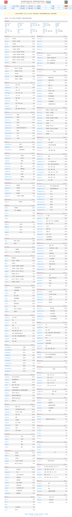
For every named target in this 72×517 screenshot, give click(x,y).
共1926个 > (33, 315)
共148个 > (65, 272)
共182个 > (65, 183)
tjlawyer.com (7, 188)
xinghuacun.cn (8, 357)
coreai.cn (7, 422)
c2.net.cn (39, 421)
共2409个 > (33, 374)
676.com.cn (39, 49)
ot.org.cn (39, 454)
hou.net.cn (39, 383)
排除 (5, 8)
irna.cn (6, 298)
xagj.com (7, 71)
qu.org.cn (39, 472)
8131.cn (6, 213)
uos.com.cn (39, 77)
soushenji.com (8, 130)
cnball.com (7, 161)
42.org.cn (39, 435)
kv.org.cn (39, 452)
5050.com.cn (40, 65)
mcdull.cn (7, 482)
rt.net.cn (39, 363)
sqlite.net (39, 357)
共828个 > (33, 344)
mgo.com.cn (39, 80)
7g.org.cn (39, 499)
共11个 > (33, 182)
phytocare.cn (7, 493)
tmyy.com (7, 38)
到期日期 (38, 8)
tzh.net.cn (39, 369)
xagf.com (7, 68)
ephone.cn (7, 436)
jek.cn (6, 252)
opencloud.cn (8, 425)
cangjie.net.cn (40, 391)
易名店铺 (40, 514)
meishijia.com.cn (40, 199)
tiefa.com (7, 103)
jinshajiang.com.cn (41, 191)
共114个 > (65, 322)
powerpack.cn (8, 412)
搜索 (66, 6)
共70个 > (33, 153)
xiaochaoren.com (8, 133)
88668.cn (7, 232)
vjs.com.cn (39, 83)
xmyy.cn (6, 281)
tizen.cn (6, 469)
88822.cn (7, 227)
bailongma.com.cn (41, 209)
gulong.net (39, 346)
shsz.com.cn (39, 123)
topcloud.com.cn (40, 269)
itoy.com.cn (39, 283)
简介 (13, 8)
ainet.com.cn (40, 258)
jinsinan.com (7, 120)
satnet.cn (7, 420)
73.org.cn (39, 430)
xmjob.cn (7, 463)
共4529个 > (65, 153)
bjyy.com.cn (39, 115)
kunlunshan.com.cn (41, 194)
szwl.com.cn (39, 128)
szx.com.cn (39, 71)
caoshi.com (7, 85)
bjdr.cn (6, 260)
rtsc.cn (6, 258)
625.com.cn (39, 46)
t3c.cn (6, 509)
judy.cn (6, 400)
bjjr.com (6, 44)
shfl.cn (6, 266)
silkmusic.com (8, 163)
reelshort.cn (7, 474)
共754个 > (33, 467)
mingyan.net (39, 327)
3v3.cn (6, 507)
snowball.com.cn (40, 266)
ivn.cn (6, 249)
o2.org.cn (39, 497)
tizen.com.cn (40, 308)
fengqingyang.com (9, 117)
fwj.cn (6, 240)
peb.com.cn (39, 98)
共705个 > (65, 107)
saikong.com (7, 98)
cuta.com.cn (39, 145)
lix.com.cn (39, 90)
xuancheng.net (40, 343)
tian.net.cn (39, 377)
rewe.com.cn (40, 139)
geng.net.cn (39, 380)
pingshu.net (39, 338)
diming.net (39, 330)
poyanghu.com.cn (41, 202)
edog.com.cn (40, 280)
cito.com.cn (39, 150)
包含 (5, 6)
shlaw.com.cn (40, 299)
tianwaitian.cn (8, 371)
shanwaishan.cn (8, 368)
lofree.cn (7, 480)
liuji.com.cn (39, 177)
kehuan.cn (7, 320)
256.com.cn (39, 41)
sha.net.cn (39, 385)
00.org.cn (39, 433)
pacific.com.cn (40, 226)
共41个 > (33, 36)
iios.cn (6, 287)
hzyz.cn (6, 279)
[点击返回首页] (6, 2)
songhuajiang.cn (8, 349)
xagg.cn (6, 309)
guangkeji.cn (7, 355)
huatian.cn (7, 317)
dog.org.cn (39, 486)
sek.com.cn (39, 104)
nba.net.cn (39, 405)
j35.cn (6, 504)
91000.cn (7, 235)
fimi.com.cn (39, 147)
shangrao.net (40, 340)
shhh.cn (6, 268)
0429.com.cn (40, 60)
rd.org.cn (39, 444)
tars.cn (6, 385)
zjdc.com (7, 62)
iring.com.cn (39, 275)
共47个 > (65, 464)
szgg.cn (6, 271)
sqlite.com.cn (40, 318)
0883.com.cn (40, 63)
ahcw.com (7, 76)
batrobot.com (7, 168)
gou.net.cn (39, 375)
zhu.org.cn (39, 477)
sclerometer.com (8, 149)
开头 (14, 6)
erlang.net (39, 354)
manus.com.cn (40, 215)
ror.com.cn (39, 101)
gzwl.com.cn (39, 118)
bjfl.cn (6, 263)
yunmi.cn (7, 322)
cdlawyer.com (8, 185)
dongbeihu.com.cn (41, 196)
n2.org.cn (39, 502)
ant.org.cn (39, 483)
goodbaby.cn (7, 428)
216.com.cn (39, 38)
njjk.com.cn (39, 110)
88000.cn (7, 224)
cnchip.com (7, 155)
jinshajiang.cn (8, 352)
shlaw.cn (7, 458)
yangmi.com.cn (40, 180)
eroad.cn (7, 441)
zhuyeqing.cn (8, 360)
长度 (53, 8)
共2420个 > (33, 404)
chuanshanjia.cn (8, 363)
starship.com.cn (40, 256)
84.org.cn (39, 438)
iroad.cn (6, 447)
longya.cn (7, 338)
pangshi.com (7, 90)
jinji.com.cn (39, 174)
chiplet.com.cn (40, 234)
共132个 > (65, 305)
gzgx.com (7, 49)
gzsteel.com (7, 196)
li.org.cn (39, 466)
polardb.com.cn (40, 316)
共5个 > (33, 65)
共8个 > (65, 425)
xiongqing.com (8, 108)
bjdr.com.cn (39, 112)
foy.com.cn (39, 85)
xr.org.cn (39, 447)
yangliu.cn (7, 341)
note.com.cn (39, 223)
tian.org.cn (39, 474)
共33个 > (65, 397)
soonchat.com (8, 179)
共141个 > (33, 434)
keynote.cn (7, 406)
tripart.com (7, 158)
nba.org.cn (39, 491)
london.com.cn (40, 237)
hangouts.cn (7, 472)
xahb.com (7, 73)
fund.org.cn (39, 488)
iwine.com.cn (40, 285)
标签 (29, 8)
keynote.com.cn (40, 245)
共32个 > (65, 372)
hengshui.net (40, 335)
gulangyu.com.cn (40, 188)
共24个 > (65, 52)
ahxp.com (7, 79)
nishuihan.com (8, 122)
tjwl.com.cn (39, 133)
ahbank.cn (7, 453)
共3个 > (65, 414)
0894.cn (6, 210)
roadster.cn (7, 382)
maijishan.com (8, 128)
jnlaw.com (7, 190)
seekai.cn (7, 430)
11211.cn (7, 229)
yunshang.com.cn (41, 172)
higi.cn (6, 295)
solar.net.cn (39, 410)
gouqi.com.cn (40, 159)
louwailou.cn (7, 365)
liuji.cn (6, 328)
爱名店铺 (36, 514)
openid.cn (7, 409)
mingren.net (39, 324)
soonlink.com (7, 166)
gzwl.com (7, 54)
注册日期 (38, 6)
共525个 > (65, 137)
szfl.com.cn (39, 125)
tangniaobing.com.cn (41, 207)
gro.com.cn (39, 88)
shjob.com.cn (40, 297)
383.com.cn (39, 44)
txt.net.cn (39, 400)
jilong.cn (6, 336)
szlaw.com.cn (40, 302)
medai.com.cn (40, 261)
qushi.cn (6, 330)
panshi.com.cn (40, 164)
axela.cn (6, 490)
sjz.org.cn (39, 460)
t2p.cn (6, 499)
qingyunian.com (8, 125)
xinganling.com (8, 138)
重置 (66, 8)
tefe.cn (6, 301)
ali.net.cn (39, 394)
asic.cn (6, 290)
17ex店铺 (45, 514)
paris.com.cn (40, 239)
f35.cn (6, 501)
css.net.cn (39, 402)
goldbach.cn (7, 390)
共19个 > (33, 205)
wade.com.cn (40, 231)
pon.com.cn (39, 93)
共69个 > (33, 450)
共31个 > (65, 289)
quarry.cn (7, 392)
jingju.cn (6, 325)
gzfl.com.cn (39, 131)
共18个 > (65, 75)
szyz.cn (6, 273)
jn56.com (7, 202)
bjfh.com (7, 41)
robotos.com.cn (40, 264)
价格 (53, 6)
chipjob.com (7, 171)
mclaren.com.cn (40, 311)
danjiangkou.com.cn (41, 186)
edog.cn (6, 439)
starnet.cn (7, 417)
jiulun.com (7, 95)
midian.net (39, 348)
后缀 (21, 6)
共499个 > (33, 285)
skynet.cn (7, 414)
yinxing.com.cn (40, 169)
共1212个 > (65, 243)
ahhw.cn (6, 311)
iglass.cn (7, 444)
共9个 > (33, 221)
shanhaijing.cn (8, 347)
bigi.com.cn (39, 142)
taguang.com (7, 100)
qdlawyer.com (8, 193)
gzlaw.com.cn (40, 294)
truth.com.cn (39, 229)
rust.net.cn (39, 408)
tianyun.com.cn (40, 166)
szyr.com (7, 59)
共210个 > (33, 496)
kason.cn (7, 477)
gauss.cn (7, 379)
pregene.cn (7, 485)
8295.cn (6, 218)
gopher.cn (7, 398)
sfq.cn (6, 243)
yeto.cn (6, 306)
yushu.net (39, 332)
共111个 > (33, 82)
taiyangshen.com (8, 114)
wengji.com (7, 106)
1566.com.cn (40, 57)
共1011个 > (33, 255)
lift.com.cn (39, 218)
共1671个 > (65, 213)
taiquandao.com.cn (41, 204)
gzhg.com (7, 52)
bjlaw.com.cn (40, 291)
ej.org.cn (39, 449)
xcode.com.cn (40, 278)
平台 (21, 8)
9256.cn (6, 207)
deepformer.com (8, 176)
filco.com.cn (39, 313)
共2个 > (33, 238)
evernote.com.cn (40, 250)
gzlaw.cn (7, 461)
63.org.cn (39, 427)
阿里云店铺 (31, 514)
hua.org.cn (39, 469)
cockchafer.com (8, 144)
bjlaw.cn (6, 455)
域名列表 (26, 514)
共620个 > (33, 112)
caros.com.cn (40, 248)
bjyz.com (7, 46)
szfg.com (7, 57)
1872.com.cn (40, 55)
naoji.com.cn (40, 156)
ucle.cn (6, 303)
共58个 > (65, 480)
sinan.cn (6, 333)
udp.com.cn (39, 96)
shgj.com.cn (39, 120)
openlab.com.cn (40, 253)
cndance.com (8, 174)
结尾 (17, 6)
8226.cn (6, 215)
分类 (29, 6)
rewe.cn (6, 293)
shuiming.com (8, 92)
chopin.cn (7, 387)
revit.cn (6, 488)
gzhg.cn (6, 276)
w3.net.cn (39, 419)
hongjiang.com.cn (41, 161)
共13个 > (65, 36)
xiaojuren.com (8, 135)
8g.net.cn (39, 416)
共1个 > (33, 199)
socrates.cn (7, 395)
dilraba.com (7, 147)
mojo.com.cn (40, 221)
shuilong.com (8, 87)
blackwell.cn (7, 377)
